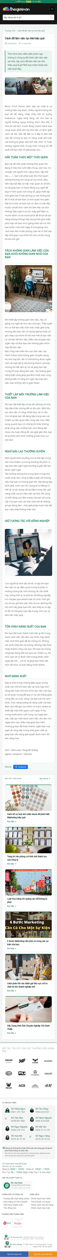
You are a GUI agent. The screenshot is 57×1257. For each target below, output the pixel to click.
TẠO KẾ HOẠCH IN (14, 1254)
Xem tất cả (44, 779)
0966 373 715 (18, 1130)
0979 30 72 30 (18, 1139)
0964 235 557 (42, 1112)
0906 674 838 (42, 1121)
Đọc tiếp (10, 821)
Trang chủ (10, 30)
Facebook (22, 767)
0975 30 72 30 (43, 1139)
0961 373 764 (18, 1112)
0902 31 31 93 (43, 1130)
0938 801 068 (18, 1121)
